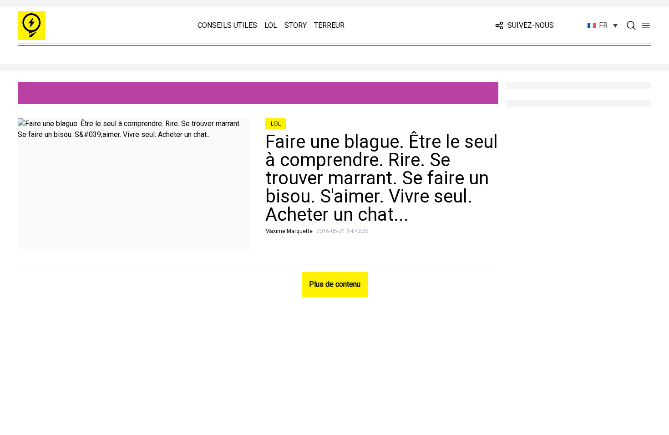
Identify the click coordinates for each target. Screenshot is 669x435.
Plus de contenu (334, 284)
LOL (270, 25)
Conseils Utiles (227, 25)
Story (295, 25)
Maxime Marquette (289, 231)
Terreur (329, 25)
